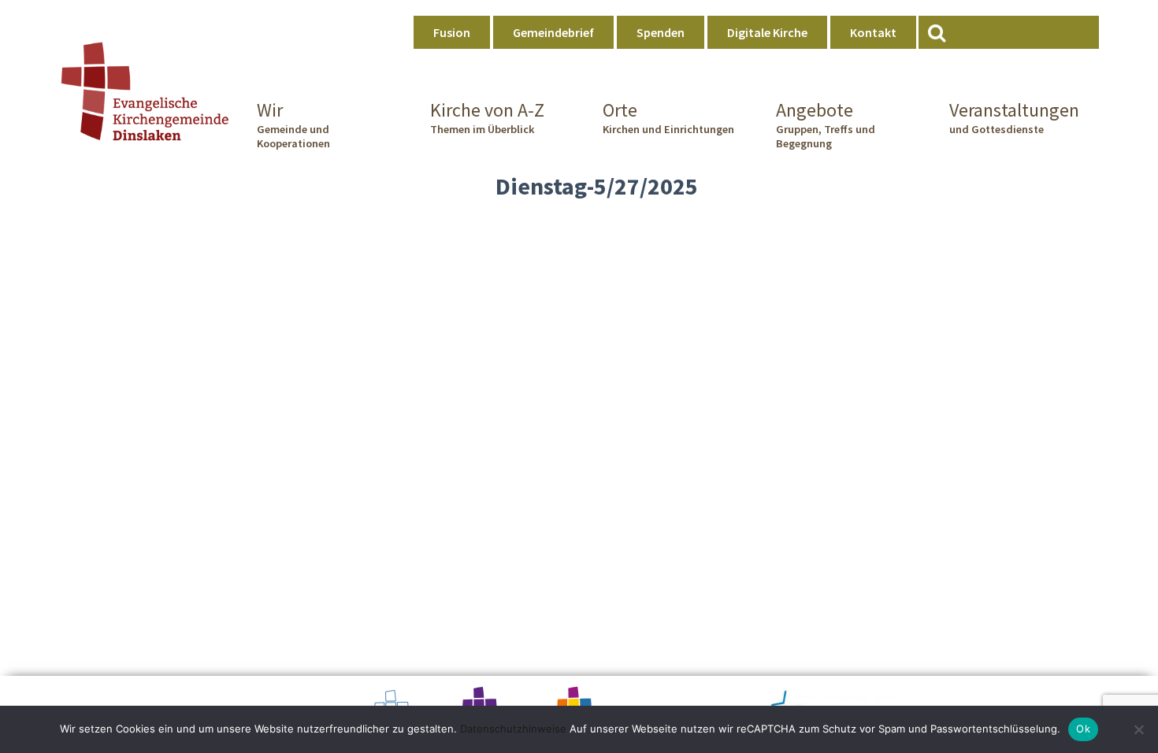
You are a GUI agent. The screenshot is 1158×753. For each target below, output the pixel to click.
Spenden (661, 32)
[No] (1138, 729)
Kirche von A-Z (487, 117)
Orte (668, 117)
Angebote (825, 124)
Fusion (451, 32)
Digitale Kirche (767, 32)
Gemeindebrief (553, 32)
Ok (1083, 728)
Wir (293, 124)
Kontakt (873, 32)
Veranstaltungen (1014, 117)
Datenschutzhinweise (513, 728)
